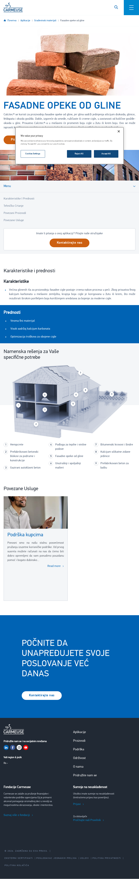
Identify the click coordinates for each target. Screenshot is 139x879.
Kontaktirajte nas (41, 695)
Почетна (11, 20)
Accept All (106, 154)
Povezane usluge (14, 220)
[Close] (119, 131)
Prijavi (77, 804)
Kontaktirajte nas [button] (69, 243)
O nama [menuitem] (78, 767)
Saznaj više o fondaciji (17, 815)
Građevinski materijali (45, 20)
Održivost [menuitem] (79, 758)
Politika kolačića (17, 865)
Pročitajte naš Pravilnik (87, 820)
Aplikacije (25, 20)
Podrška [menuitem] (78, 749)
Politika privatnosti (106, 858)
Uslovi (84, 858)
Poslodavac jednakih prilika (56, 858)
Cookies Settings (32, 154)
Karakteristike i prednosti (19, 198)
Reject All (79, 154)
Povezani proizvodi (15, 213)
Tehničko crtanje (14, 206)
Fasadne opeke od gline (72, 20)
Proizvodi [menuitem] (79, 741)
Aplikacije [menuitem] (79, 732)
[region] (69, 146)
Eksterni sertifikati (19, 858)
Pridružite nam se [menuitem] (85, 775)
